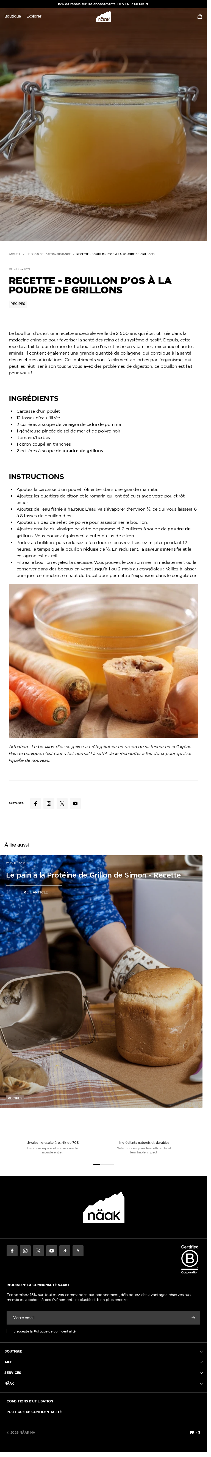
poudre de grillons (82, 451)
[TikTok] (64, 1250)
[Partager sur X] (62, 803)
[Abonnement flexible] (110, 1164)
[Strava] (78, 1250)
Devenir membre (133, 4)
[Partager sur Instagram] (48, 803)
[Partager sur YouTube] (75, 803)
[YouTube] (51, 1250)
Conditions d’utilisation (30, 1401)
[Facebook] (12, 1250)
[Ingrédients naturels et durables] (103, 1164)
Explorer (33, 16)
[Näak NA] (103, 16)
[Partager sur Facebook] (35, 803)
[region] (103, 4)
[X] (38, 1250)
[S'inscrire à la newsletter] (193, 1318)
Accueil (15, 254)
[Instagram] (25, 1250)
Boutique (12, 16)
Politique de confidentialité (55, 1331)
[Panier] (199, 16)
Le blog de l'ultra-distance (49, 254)
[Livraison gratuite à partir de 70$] (96, 1164)
